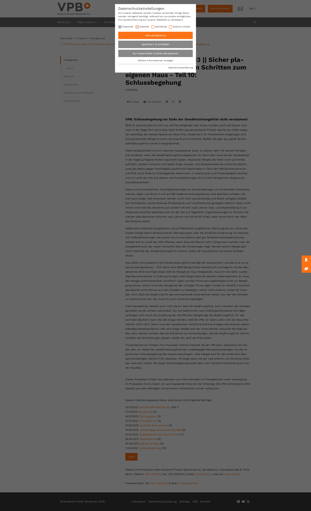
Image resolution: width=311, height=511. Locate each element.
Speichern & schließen (155, 44)
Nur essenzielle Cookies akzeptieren (155, 53)
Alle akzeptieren (155, 35)
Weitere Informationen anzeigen (155, 60)
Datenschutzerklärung (180, 67)
